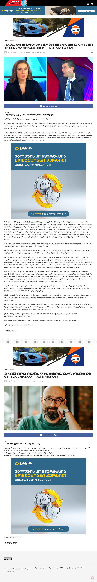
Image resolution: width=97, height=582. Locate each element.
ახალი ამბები (13, 40)
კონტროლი (70, 568)
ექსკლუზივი (43, 568)
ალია (14, 52)
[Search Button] (92, 4)
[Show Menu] (88, 4)
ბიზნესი (50, 568)
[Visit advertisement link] (48, 29)
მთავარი (6, 40)
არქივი (91, 568)
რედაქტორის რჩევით (59, 568)
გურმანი (77, 568)
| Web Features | (15, 569)
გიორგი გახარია (13, 325)
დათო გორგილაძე (14, 537)
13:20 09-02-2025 (25, 381)
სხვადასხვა (84, 568)
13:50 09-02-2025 (25, 52)
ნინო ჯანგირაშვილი (26, 325)
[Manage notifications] (92, 577)
